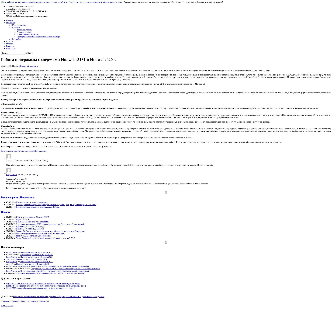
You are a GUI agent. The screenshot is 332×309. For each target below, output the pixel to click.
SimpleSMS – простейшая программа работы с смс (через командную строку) (40, 288)
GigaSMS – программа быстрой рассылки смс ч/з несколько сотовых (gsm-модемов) (43, 283)
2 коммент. (33, 66)
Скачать (9, 41)
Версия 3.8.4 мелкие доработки (30, 229)
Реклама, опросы (24, 32)
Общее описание (18, 25)
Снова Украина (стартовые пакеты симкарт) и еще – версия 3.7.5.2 (45, 238)
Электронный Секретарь (28, 34)
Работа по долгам (24, 30)
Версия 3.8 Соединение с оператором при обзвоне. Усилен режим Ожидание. (50, 231)
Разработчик (11, 174)
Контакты (10, 48)
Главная (9, 20)
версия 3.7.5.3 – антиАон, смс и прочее (33, 236)
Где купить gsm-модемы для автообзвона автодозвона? (40, 233)
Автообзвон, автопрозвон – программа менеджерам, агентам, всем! (93, 2)
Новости (24, 66)
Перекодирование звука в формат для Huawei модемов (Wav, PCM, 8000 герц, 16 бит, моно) (56, 204)
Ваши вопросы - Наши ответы (18, 197)
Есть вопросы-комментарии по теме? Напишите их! (24, 151)
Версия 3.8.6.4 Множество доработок (32, 222)
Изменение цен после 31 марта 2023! (32, 217)
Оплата (9, 44)
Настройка (16, 39)
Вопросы (10, 46)
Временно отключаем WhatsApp (30, 226)
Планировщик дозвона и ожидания (31, 202)
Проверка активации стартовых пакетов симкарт (38, 37)
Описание (10, 23)
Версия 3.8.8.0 (22, 219)
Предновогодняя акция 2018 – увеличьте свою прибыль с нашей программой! (50, 224)
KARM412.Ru (7, 306)
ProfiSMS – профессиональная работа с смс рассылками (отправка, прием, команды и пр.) (46, 286)
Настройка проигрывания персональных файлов (37, 207)
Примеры (15, 27)
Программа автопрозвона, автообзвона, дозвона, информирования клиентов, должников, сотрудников (58, 296)
